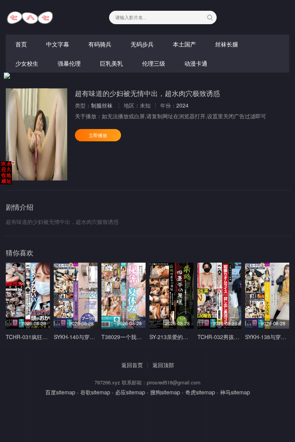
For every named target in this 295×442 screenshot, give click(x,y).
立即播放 (98, 135)
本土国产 (184, 44)
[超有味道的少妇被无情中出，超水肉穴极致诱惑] (36, 134)
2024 (182, 105)
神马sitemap (235, 392)
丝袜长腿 (226, 44)
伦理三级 (153, 63)
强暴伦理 (69, 63)
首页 (21, 44)
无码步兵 (142, 44)
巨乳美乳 (111, 63)
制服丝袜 (102, 105)
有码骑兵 (99, 44)
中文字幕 (57, 44)
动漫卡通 (195, 63)
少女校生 (26, 63)
